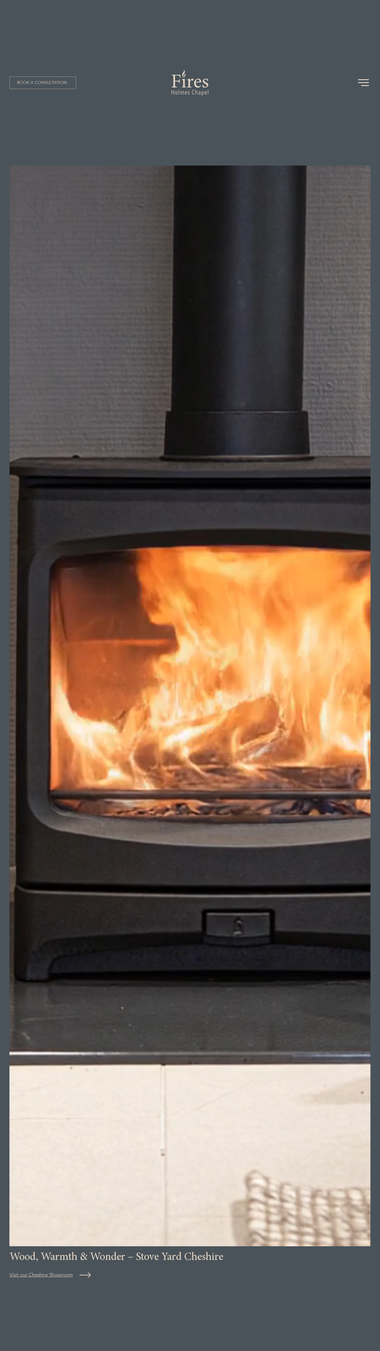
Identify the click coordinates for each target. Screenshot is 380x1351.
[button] (43, 83)
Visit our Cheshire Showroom (41, 1275)
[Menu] (363, 82)
